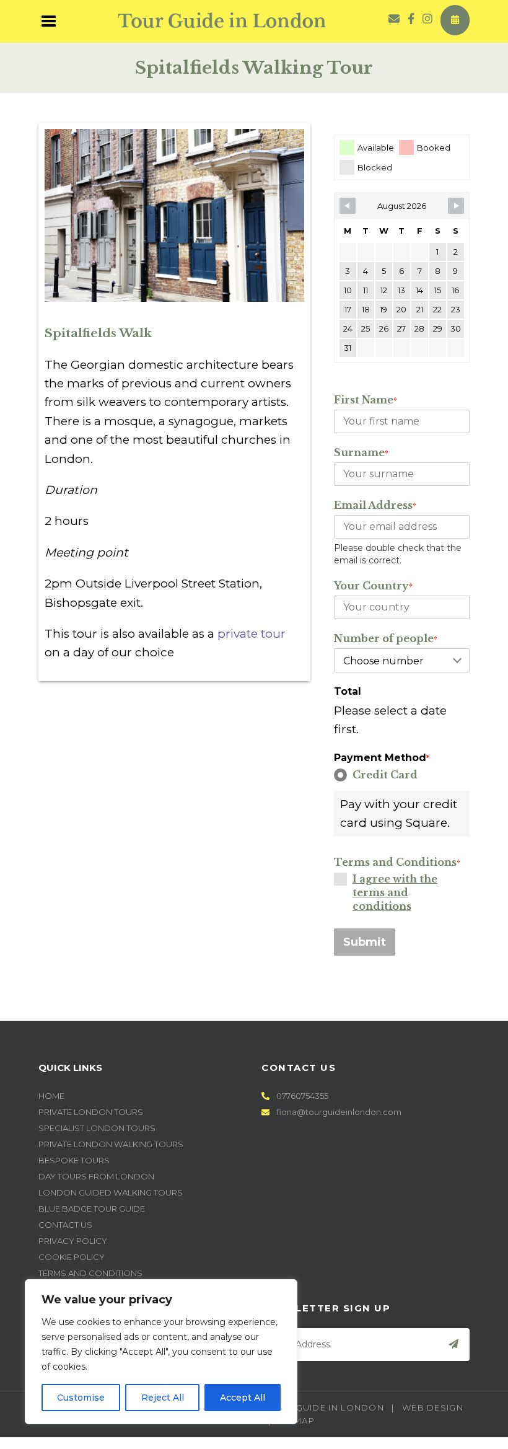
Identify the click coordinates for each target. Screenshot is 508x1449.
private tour (251, 634)
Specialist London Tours (96, 1128)
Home (51, 1096)
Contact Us (65, 1225)
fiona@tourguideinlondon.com (338, 1112)
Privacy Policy (72, 1241)
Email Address (375, 505)
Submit (364, 942)
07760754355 (301, 1096)
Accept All (242, 1397)
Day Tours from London (96, 1176)
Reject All (162, 1397)
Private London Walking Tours (110, 1144)
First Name (365, 400)
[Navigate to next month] (456, 206)
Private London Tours (90, 1112)
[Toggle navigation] (49, 20)
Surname (361, 452)
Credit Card (385, 775)
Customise (81, 1397)
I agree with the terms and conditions (395, 892)
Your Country (373, 585)
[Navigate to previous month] (347, 206)
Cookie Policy (71, 1257)
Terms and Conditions (397, 862)
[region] (161, 1351)
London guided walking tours (110, 1192)
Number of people (385, 638)
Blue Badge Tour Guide (91, 1208)
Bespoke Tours (74, 1160)
